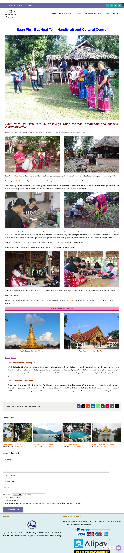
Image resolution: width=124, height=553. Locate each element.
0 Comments (19, 446)
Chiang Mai (69, 300)
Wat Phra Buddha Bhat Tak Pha (77, 444)
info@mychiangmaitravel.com (25, 5)
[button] (118, 13)
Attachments (7, 494)
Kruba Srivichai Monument (45, 444)
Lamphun (84, 300)
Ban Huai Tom (17, 181)
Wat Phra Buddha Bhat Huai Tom (108, 444)
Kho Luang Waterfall (13, 444)
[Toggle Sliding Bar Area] (122, 4)
